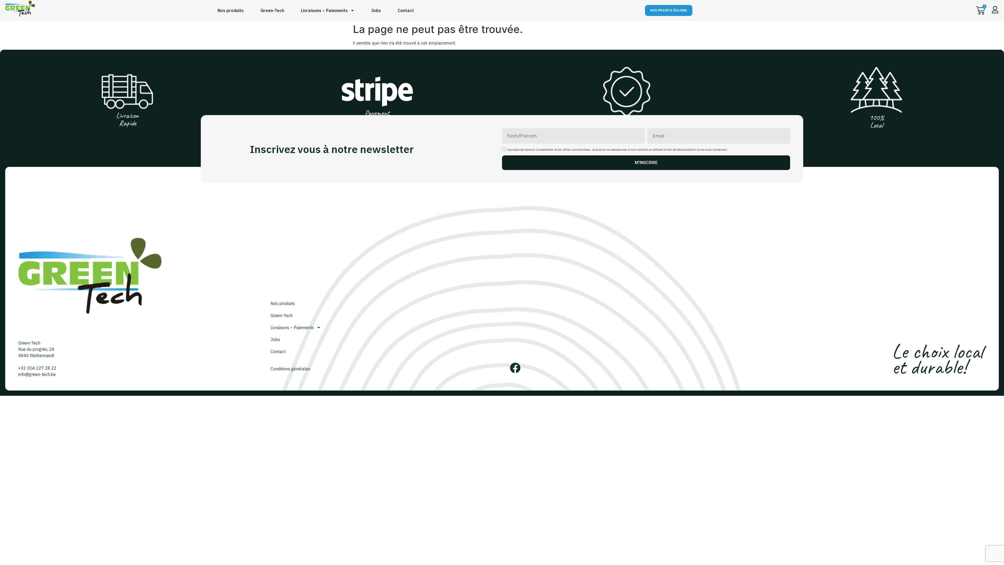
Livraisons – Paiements (324, 10)
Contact (406, 10)
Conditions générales (290, 368)
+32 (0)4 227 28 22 (37, 368)
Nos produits (231, 10)
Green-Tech (272, 10)
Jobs (376, 10)
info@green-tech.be (37, 374)
